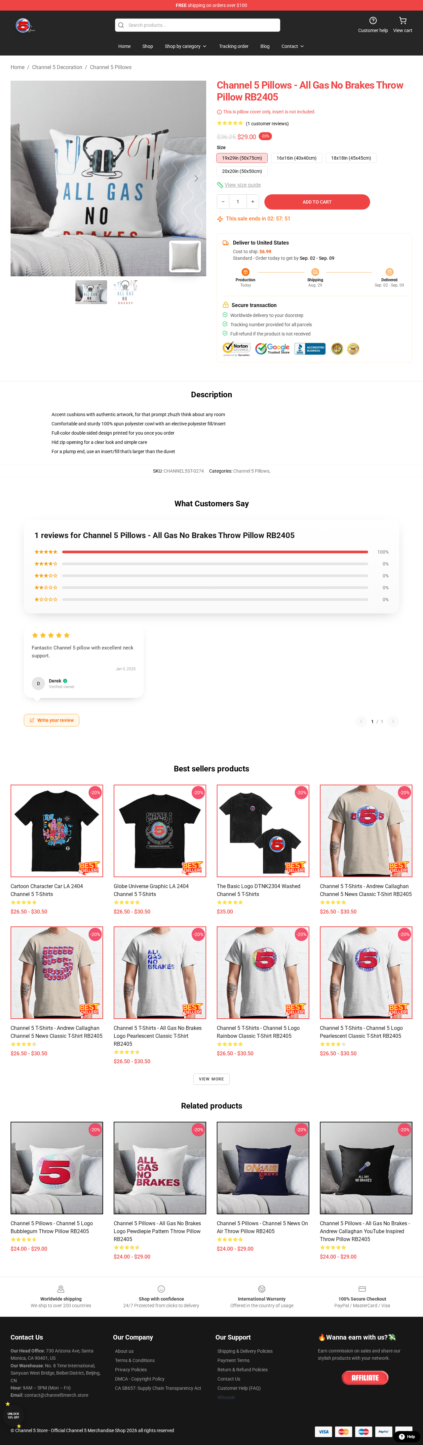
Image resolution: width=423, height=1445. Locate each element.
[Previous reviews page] (361, 721)
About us (124, 1351)
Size (221, 147)
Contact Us (228, 1379)
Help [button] (411, 1436)
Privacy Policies (131, 1369)
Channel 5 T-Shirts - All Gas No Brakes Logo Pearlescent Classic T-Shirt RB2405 (158, 1036)
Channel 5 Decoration (57, 67)
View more (211, 1079)
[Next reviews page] (393, 721)
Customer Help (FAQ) (239, 1388)
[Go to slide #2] (125, 292)
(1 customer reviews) (267, 123)
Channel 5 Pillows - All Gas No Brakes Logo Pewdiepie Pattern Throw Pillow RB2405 (157, 1231)
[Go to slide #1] (91, 292)
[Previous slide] (21, 178)
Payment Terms (233, 1360)
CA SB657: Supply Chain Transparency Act (158, 1388)
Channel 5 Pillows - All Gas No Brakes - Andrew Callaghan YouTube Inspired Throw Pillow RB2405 (365, 1231)
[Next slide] (196, 178)
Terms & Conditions (135, 1360)
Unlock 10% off (13, 1415)
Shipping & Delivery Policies (245, 1351)
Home (17, 67)
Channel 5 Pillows (111, 67)
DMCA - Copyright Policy (140, 1379)
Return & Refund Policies (242, 1369)
